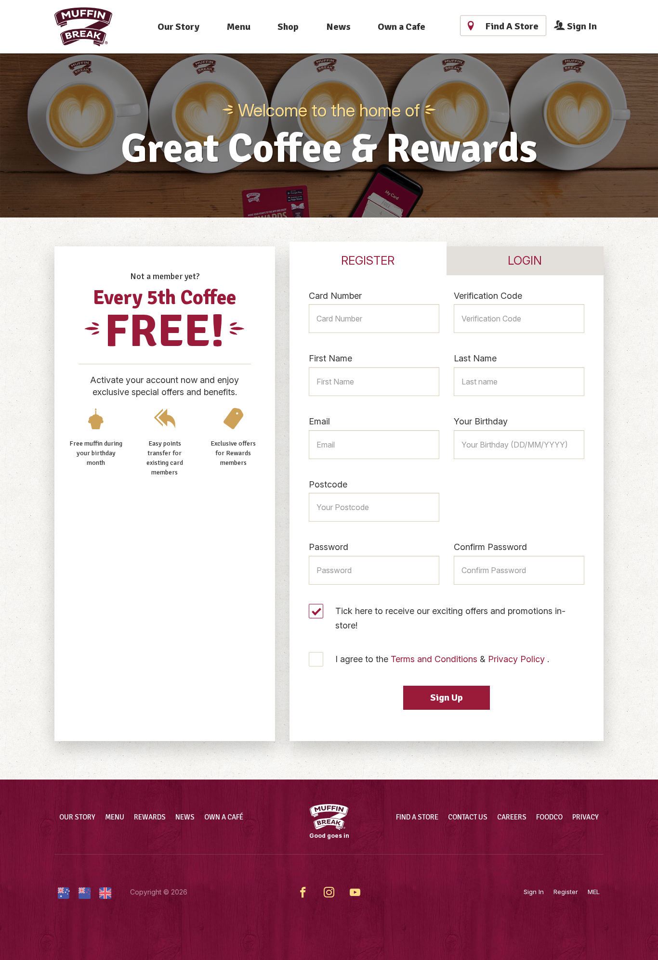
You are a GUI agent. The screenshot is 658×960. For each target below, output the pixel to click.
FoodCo (549, 817)
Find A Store (417, 817)
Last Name (475, 358)
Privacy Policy (516, 659)
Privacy (585, 817)
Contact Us (467, 817)
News (338, 27)
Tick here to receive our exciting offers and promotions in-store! (450, 618)
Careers (511, 817)
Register (565, 892)
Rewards (150, 817)
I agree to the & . (442, 659)
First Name (330, 358)
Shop (288, 27)
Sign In (581, 26)
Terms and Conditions (434, 659)
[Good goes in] (329, 817)
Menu (238, 27)
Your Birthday (481, 421)
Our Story (178, 27)
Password (328, 547)
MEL (594, 892)
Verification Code (488, 296)
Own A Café (223, 817)
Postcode (328, 484)
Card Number (335, 296)
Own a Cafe (401, 27)
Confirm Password (490, 547)
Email (319, 421)
